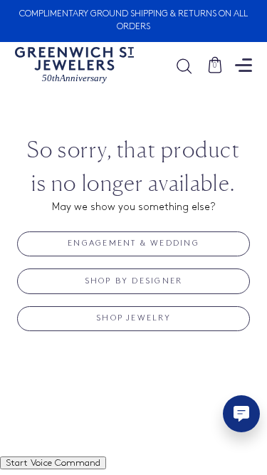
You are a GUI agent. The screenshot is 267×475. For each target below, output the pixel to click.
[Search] (191, 65)
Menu (243, 65)
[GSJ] (74, 65)
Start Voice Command (53, 463)
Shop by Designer (134, 281)
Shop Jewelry (133, 318)
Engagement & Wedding (133, 243)
